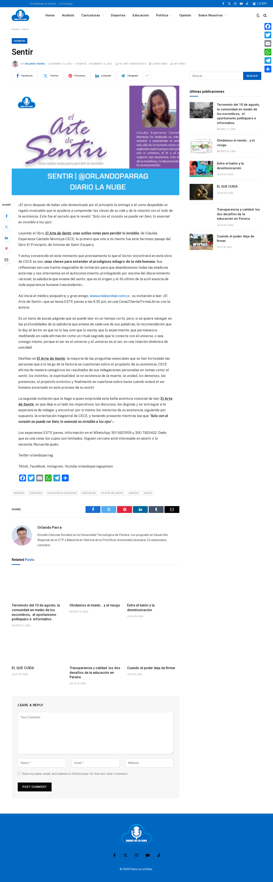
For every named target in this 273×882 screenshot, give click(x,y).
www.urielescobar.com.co (110, 296)
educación (89, 492)
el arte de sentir (112, 492)
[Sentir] (95, 140)
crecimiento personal (62, 492)
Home (50, 15)
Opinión (185, 15)
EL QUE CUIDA (23, 668)
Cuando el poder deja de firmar (151, 668)
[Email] (6, 259)
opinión (134, 492)
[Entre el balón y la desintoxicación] (153, 585)
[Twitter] (6, 227)
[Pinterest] (6, 248)
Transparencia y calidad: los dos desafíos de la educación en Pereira (95, 672)
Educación (141, 15)
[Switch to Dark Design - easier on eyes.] (258, 15)
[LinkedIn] (6, 238)
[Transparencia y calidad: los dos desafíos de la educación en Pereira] (96, 647)
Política (162, 15)
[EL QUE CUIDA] (38, 647)
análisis (19, 492)
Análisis (68, 15)
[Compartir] (268, 69)
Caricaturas (90, 15)
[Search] (265, 15)
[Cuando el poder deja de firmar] (153, 647)
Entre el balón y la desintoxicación (141, 607)
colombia (35, 492)
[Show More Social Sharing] (147, 76)
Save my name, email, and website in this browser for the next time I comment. (75, 773)
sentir (148, 492)
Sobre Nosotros (210, 15)
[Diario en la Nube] (20, 15)
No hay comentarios (132, 63)
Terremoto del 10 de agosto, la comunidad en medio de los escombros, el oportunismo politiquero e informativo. (36, 612)
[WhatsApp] (268, 52)
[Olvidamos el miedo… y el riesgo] (96, 585)
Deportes (118, 15)
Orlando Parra (35, 63)
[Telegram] (268, 60)
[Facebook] (6, 216)
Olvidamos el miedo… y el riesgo (51, 3)
